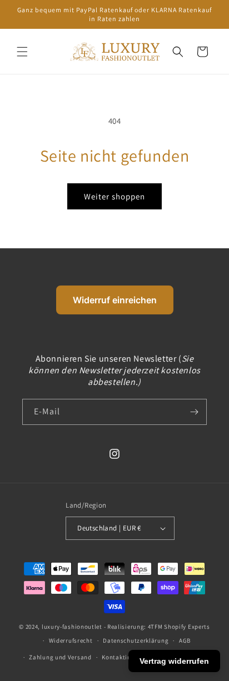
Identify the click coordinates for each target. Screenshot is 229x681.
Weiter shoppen (114, 196)
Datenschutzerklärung (135, 640)
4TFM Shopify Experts (179, 626)
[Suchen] (178, 51)
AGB (185, 640)
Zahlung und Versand (60, 657)
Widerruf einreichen (115, 300)
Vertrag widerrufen (174, 661)
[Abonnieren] (194, 412)
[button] (22, 51)
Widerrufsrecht (71, 640)
